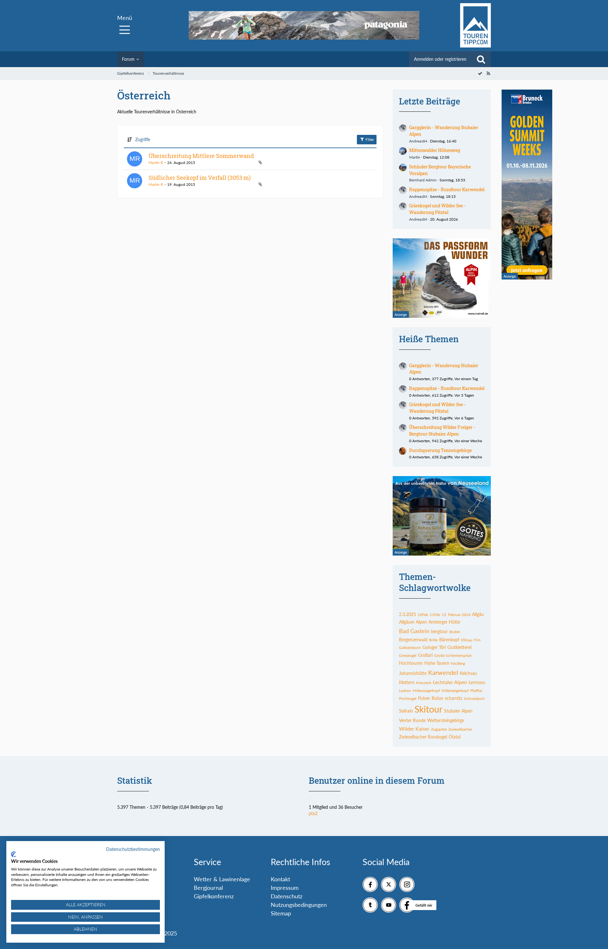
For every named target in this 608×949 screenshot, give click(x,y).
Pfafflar (476, 690)
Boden (454, 631)
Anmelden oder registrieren (440, 59)
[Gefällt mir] (407, 905)
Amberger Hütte (444, 622)
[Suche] (481, 59)
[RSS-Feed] (488, 73)
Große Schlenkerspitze (453, 655)
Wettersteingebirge (445, 720)
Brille (433, 640)
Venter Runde (412, 720)
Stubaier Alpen (458, 710)
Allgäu (478, 614)
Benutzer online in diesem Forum (377, 780)
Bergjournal (208, 887)
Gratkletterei (459, 647)
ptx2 (313, 813)
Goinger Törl (434, 647)
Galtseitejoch (410, 647)
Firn (477, 640)
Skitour (428, 709)
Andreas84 (418, 141)
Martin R (156, 162)
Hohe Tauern (436, 663)
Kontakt (280, 879)
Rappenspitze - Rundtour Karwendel (446, 189)
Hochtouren (411, 663)
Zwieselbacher (460, 729)
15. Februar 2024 (456, 614)
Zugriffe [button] (142, 139)
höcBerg (458, 663)
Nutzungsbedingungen (299, 904)
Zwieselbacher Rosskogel (423, 736)
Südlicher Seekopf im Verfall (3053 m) (200, 177)
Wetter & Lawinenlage (222, 879)
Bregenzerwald (413, 639)
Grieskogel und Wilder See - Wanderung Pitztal (437, 209)
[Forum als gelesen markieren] (480, 73)
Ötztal (454, 736)
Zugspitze (439, 729)
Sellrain (406, 710)
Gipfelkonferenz (214, 896)
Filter (369, 139)
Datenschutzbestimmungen (133, 849)
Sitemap (281, 913)
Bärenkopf (449, 639)
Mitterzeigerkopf (455, 690)
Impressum (285, 887)
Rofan (437, 698)
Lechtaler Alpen (450, 682)
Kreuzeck (423, 682)
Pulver (424, 698)
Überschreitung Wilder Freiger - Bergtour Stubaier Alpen (442, 430)
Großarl (425, 655)
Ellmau (466, 640)
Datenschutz (286, 896)
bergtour (439, 631)
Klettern (407, 682)
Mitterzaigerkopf (426, 690)
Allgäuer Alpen (413, 622)
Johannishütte (413, 673)
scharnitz (453, 698)
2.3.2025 (407, 614)
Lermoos (477, 682)
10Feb (423, 614)
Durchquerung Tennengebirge (440, 450)
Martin (414, 157)
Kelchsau (468, 673)
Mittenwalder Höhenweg (434, 150)
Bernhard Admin (423, 180)
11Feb (435, 614)
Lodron (405, 690)
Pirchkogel (407, 698)
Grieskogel (407, 655)
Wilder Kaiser (414, 729)
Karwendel (443, 672)
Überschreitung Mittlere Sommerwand (201, 156)
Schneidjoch (474, 698)
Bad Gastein (414, 630)
